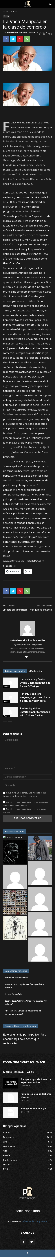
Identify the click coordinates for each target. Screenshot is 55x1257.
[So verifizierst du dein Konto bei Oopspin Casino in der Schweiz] (40, 924)
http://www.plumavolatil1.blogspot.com (28, 645)
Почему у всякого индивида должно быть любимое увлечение (35, 697)
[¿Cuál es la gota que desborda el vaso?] (10, 1097)
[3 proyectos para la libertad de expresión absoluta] (10, 1083)
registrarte (9, 1043)
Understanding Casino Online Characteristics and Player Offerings (35, 683)
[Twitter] (27, 657)
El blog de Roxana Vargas (33, 1108)
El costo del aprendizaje (15, 609)
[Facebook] (23, 1242)
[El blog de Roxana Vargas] (10, 1112)
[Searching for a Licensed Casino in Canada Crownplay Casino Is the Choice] (40, 949)
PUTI (7, 1010)
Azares (13, 11)
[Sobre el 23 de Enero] (15, 902)
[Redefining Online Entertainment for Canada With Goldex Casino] (10, 712)
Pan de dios (22, 977)
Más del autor (35, 671)
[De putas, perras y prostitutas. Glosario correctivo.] (15, 852)
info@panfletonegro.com (34, 1221)
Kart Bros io (10, 984)
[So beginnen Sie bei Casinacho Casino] (15, 877)
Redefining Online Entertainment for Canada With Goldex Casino (35, 712)
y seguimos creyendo (41, 609)
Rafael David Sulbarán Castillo (21, 32)
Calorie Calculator (13, 1000)
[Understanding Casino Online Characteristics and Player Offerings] (10, 683)
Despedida (17, 994)
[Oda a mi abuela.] (12, 837)
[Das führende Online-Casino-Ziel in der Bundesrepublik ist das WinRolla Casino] (40, 899)
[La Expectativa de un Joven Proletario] (15, 928)
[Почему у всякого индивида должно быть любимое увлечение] (10, 697)
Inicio (5, 11)
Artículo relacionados (15, 671)
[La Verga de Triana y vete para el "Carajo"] (40, 848)
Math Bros (9, 977)
